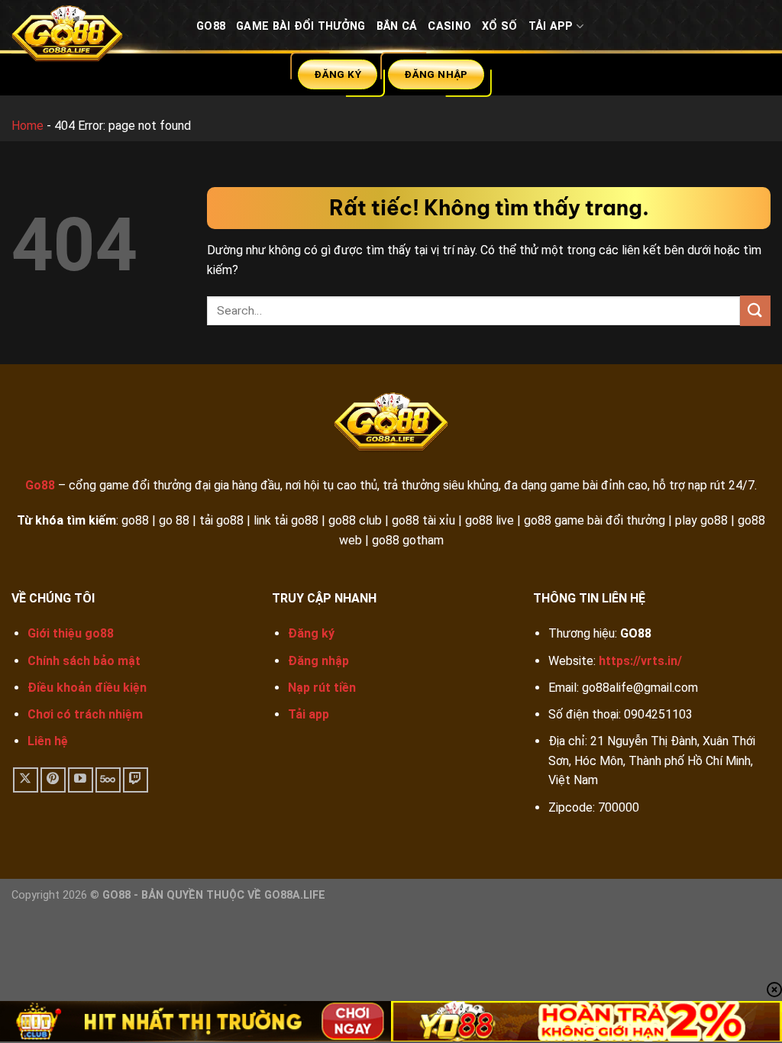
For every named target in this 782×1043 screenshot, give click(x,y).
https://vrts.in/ (640, 661)
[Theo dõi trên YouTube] (80, 780)
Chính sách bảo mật (84, 661)
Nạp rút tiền (322, 687)
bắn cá (397, 26)
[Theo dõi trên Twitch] (135, 780)
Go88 (210, 26)
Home (27, 125)
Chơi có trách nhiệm (85, 714)
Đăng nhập (318, 661)
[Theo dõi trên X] (25, 780)
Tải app (308, 714)
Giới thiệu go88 (70, 633)
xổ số (499, 26)
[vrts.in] (92, 37)
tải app (551, 26)
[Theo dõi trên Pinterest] (53, 780)
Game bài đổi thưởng (300, 26)
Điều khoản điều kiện (87, 687)
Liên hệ (47, 741)
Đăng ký (311, 633)
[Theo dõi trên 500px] (108, 780)
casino (449, 26)
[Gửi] (755, 310)
